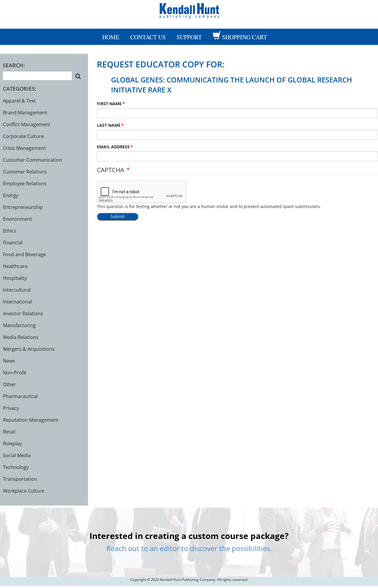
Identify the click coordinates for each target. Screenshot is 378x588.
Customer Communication (32, 160)
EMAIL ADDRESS (113, 147)
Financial (12, 242)
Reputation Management (30, 420)
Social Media (17, 455)
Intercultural (17, 290)
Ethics (9, 231)
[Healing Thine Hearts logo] (189, 10)
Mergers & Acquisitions (29, 349)
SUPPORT (189, 37)
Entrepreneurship (23, 207)
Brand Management (25, 112)
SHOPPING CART (244, 37)
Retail (9, 431)
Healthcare (15, 266)
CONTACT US (148, 37)
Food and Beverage (24, 254)
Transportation (20, 479)
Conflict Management (26, 124)
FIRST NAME (109, 103)
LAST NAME (108, 125)
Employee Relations (25, 183)
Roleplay (12, 443)
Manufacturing (19, 325)
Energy (10, 195)
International (17, 301)
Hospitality (15, 278)
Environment (17, 219)
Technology (16, 467)
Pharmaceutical (20, 396)
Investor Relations (23, 313)
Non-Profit (14, 372)
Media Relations (20, 337)
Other (9, 384)
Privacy (11, 408)
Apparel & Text (19, 101)
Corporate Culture (23, 136)
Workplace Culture (23, 491)
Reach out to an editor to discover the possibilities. (189, 548)
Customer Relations (25, 171)
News (9, 361)
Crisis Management (24, 148)
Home (110, 37)
